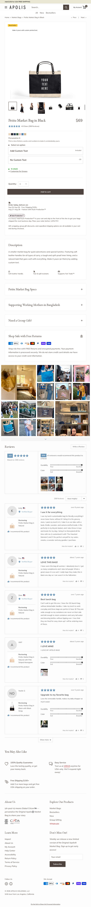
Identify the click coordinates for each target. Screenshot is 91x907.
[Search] (66, 7)
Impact (8, 839)
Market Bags (16, 17)
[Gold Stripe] (25, 134)
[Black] (12, 134)
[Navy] (15, 134)
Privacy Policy (11, 866)
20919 (67, 766)
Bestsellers (51, 13)
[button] (23, 126)
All (37, 13)
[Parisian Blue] (22, 134)
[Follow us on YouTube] (11, 884)
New (42, 13)
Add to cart (46, 192)
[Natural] (9, 134)
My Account (77, 7)
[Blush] (20, 134)
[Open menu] (6, 7)
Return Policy (10, 858)
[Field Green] (17, 134)
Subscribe (57, 864)
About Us (9, 843)
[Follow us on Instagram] (6, 884)
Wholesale (54, 823)
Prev (74, 17)
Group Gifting (55, 820)
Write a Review (78, 447)
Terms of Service (12, 862)
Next (82, 17)
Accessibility (10, 854)
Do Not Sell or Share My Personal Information (45, 904)
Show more (44, 740)
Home (7, 17)
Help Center (10, 850)
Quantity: (12, 184)
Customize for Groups (18, 171)
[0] (84, 7)
